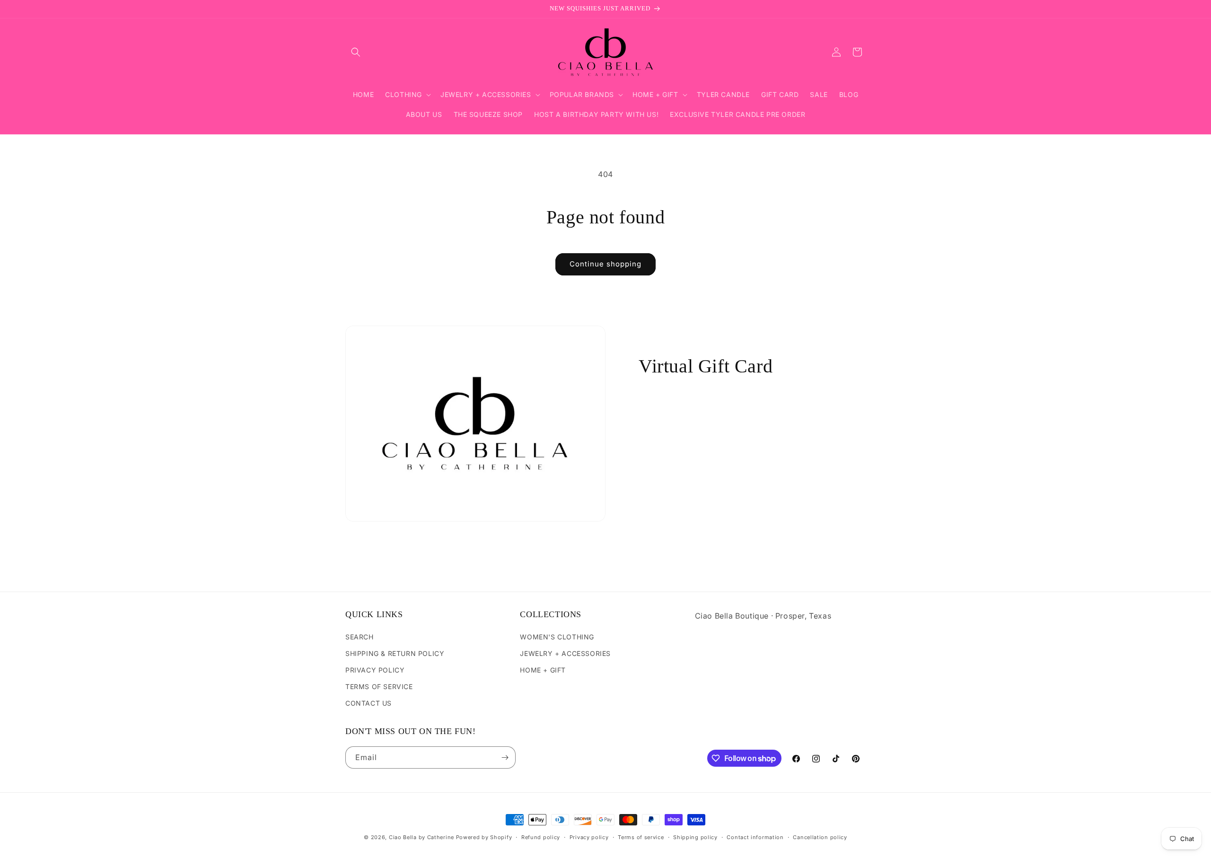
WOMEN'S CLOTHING (557, 637)
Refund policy (540, 837)
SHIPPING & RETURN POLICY (394, 653)
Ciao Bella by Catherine (421, 837)
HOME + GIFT (543, 670)
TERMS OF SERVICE (379, 686)
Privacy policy (589, 837)
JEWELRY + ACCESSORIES (565, 653)
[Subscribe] (504, 757)
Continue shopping (605, 263)
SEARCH (359, 637)
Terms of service (641, 837)
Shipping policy (695, 837)
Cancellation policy (820, 837)
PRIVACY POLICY (374, 670)
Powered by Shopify (484, 837)
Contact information (755, 837)
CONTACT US (368, 703)
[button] (355, 52)
